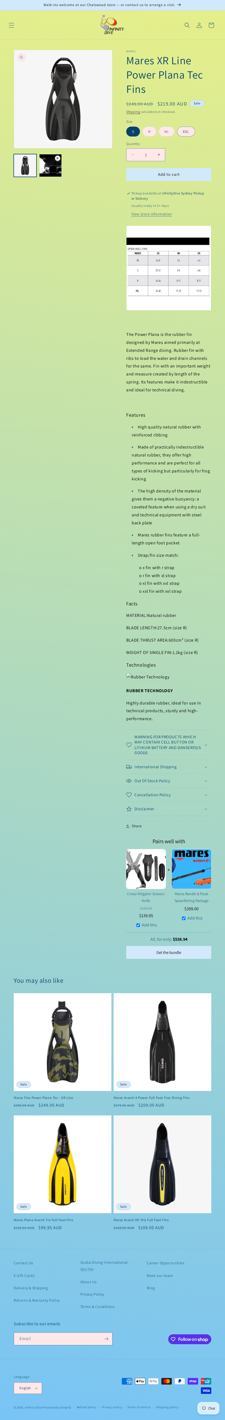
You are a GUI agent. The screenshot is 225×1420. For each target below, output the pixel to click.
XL (169, 131)
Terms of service (138, 1407)
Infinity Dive (34, 1407)
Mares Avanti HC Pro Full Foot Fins (141, 1220)
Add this (149, 925)
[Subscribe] (106, 1338)
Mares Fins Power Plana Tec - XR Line (43, 1098)
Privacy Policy (92, 1294)
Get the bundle (168, 952)
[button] (11, 25)
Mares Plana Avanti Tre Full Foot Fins (43, 1220)
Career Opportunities (165, 1262)
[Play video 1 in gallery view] (50, 165)
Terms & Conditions (97, 1306)
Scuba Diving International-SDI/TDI (104, 1266)
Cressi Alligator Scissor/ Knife (146, 897)
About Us (88, 1281)
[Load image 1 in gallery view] (25, 165)
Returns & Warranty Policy (37, 1300)
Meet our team (160, 1275)
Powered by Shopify (57, 1407)
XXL (186, 131)
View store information (151, 213)
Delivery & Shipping (31, 1287)
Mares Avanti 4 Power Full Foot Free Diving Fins (151, 1098)
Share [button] (137, 825)
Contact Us (23, 1262)
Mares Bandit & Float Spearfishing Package (192, 897)
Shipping (133, 112)
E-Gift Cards (24, 1275)
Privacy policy (112, 1407)
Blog (151, 1287)
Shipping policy (167, 1407)
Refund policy (86, 1407)
